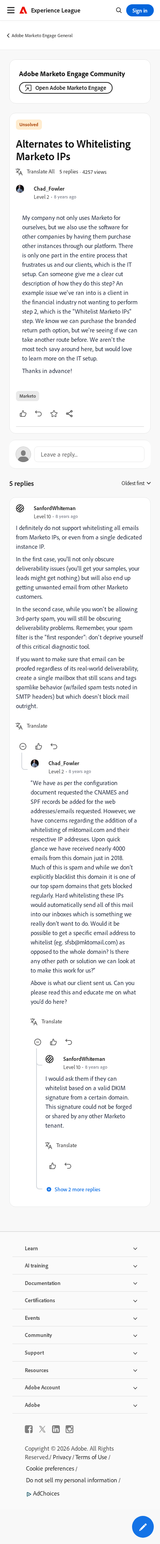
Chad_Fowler (49, 188)
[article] (80, 628)
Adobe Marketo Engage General (42, 35)
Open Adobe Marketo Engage (70, 87)
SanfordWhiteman (55, 508)
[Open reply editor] (80, 454)
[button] (41, 172)
